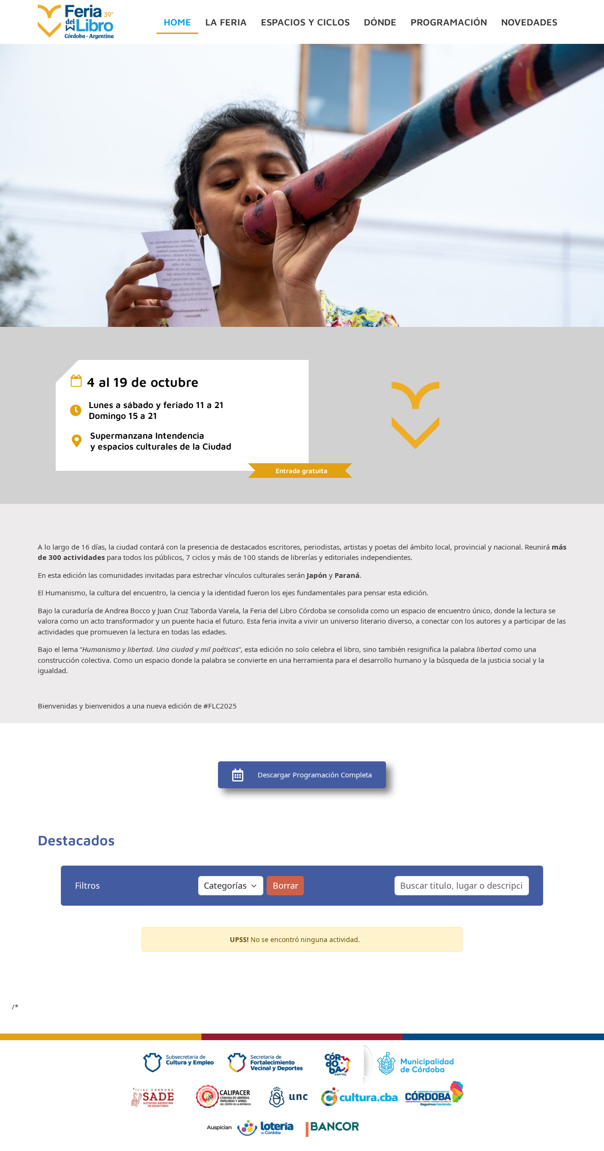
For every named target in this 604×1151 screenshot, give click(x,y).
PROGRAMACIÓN (449, 22)
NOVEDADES (529, 22)
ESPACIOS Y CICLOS (305, 22)
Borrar (285, 885)
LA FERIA (226, 22)
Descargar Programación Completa (315, 774)
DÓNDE (380, 22)
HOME (177, 22)
